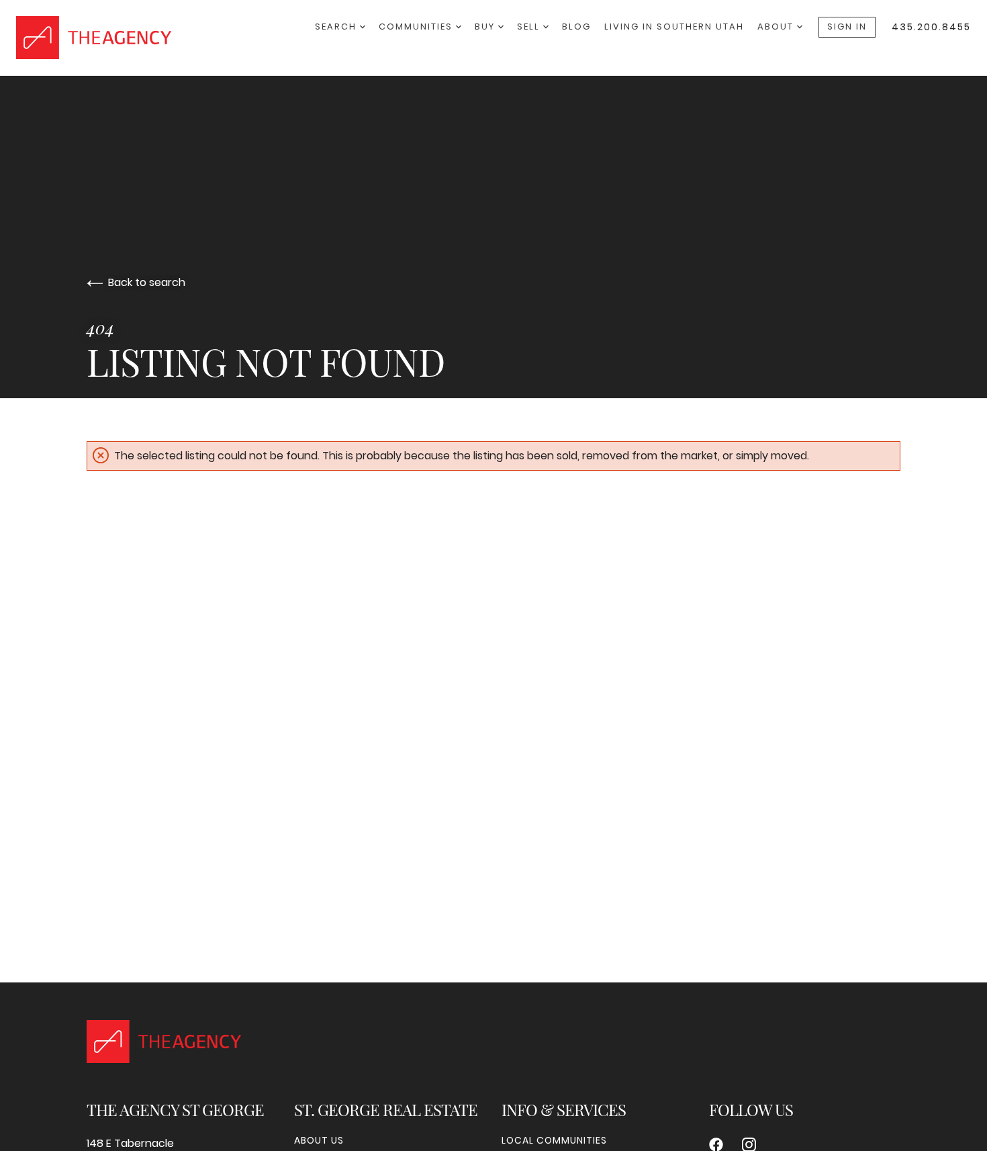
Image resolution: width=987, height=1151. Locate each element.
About (777, 26)
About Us (319, 1140)
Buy (486, 26)
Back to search (146, 282)
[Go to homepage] (165, 37)
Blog (576, 26)
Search (337, 26)
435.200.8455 (931, 27)
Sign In (847, 26)
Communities (417, 26)
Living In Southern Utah (674, 26)
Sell (530, 26)
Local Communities (554, 1140)
